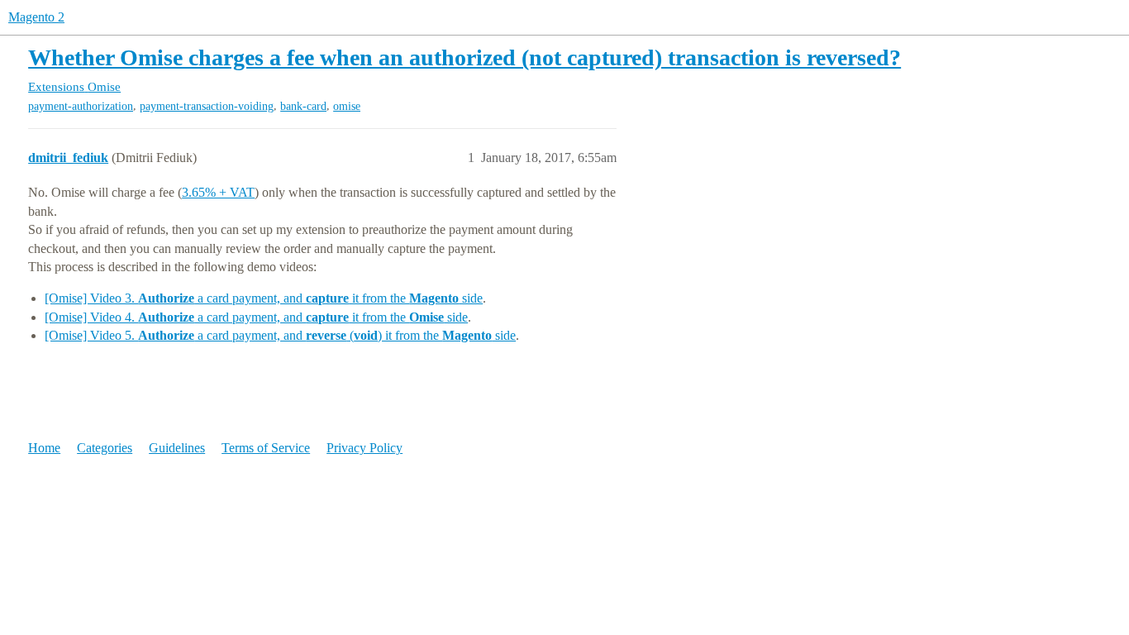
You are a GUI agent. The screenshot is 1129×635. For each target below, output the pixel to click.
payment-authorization (80, 106)
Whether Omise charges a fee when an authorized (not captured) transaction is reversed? (464, 57)
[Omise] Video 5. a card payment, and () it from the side (280, 335)
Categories (104, 448)
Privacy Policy (364, 448)
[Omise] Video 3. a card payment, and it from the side (264, 298)
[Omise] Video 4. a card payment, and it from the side (256, 317)
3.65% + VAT (218, 192)
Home (44, 448)
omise (346, 106)
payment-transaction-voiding (207, 106)
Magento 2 (36, 17)
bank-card (303, 106)
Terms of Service (266, 448)
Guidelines (177, 448)
